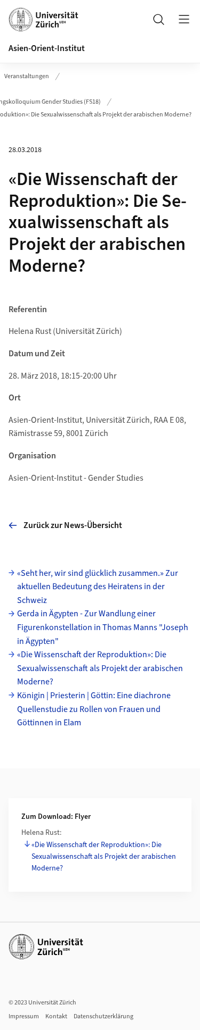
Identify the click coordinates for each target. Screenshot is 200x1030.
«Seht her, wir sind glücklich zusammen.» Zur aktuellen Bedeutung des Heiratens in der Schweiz (97, 586)
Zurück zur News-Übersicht (72, 525)
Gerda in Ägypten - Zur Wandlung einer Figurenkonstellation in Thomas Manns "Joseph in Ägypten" (102, 627)
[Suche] (158, 19)
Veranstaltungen (26, 76)
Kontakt (56, 1016)
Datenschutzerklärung (103, 1016)
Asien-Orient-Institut (47, 48)
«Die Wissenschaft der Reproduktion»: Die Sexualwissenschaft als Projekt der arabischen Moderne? (100, 668)
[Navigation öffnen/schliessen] (184, 19)
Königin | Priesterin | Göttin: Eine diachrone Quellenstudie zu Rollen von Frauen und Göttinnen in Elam (94, 709)
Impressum (24, 1016)
